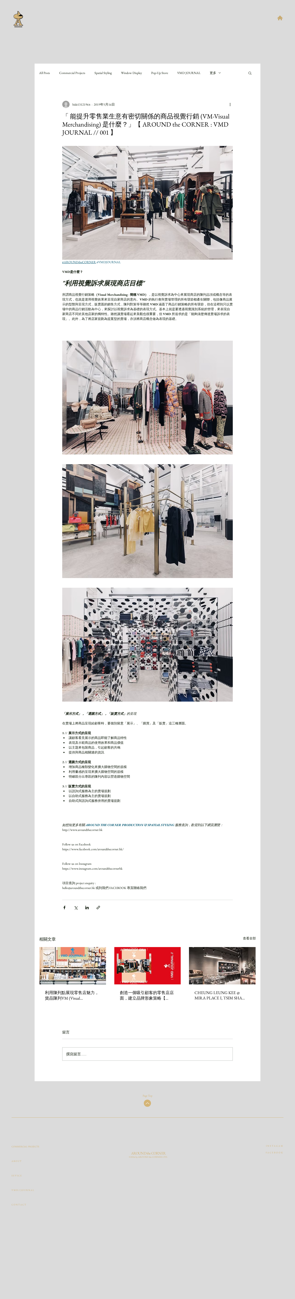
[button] (280, 18)
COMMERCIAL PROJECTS (22, 1146)
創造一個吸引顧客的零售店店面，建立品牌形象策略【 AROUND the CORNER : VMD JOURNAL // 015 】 (147, 995)
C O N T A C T (19, 1204)
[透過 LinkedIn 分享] (87, 907)
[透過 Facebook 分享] (64, 907)
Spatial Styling (103, 73)
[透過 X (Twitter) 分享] (76, 907)
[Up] (147, 1103)
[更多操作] (230, 104)
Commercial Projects (72, 73)
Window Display (131, 73)
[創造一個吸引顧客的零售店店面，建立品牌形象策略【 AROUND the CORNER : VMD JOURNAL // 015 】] (147, 965)
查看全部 (249, 938)
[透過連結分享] (98, 907)
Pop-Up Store (159, 73)
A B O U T (16, 1161)
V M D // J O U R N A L (22, 1190)
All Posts (44, 73)
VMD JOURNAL (189, 73)
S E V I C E (17, 1175)
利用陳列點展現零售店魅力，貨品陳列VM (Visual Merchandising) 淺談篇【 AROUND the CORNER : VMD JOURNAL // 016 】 (72, 995)
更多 (213, 73)
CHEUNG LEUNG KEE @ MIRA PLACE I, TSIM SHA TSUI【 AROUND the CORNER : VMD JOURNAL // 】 (222, 995)
